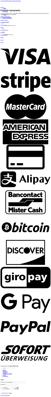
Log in (10, 393)
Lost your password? (5, 395)
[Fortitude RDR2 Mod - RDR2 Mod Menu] (10, 1)
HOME (4, 8)
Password (3, 384)
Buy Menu (5, 11)
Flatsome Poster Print (5, 16)
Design (2, 7)
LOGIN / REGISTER (7, 373)
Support (5, 372)
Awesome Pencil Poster (5, 17)
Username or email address (6, 382)
